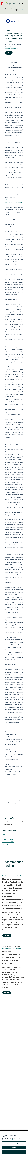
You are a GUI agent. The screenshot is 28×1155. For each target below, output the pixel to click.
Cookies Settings (14, 1143)
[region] (14, 1142)
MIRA (14, 797)
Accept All (14, 1152)
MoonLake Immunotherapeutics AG (11, 876)
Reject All (14, 1147)
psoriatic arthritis (9, 805)
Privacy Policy (14, 1139)
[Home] (8, 3)
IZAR (15, 800)
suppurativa (16, 803)
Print (3, 834)
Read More (6, 935)
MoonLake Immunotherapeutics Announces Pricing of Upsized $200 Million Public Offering (11, 957)
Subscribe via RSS (7, 839)
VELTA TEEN (8, 800)
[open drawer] (25, 3)
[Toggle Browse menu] (22, 10)
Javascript (5, 844)
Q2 (19, 800)
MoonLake (8, 797)
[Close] (26, 1132)
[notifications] (22, 3)
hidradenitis (8, 803)
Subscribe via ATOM (8, 842)
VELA (19, 797)
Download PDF (6, 837)
